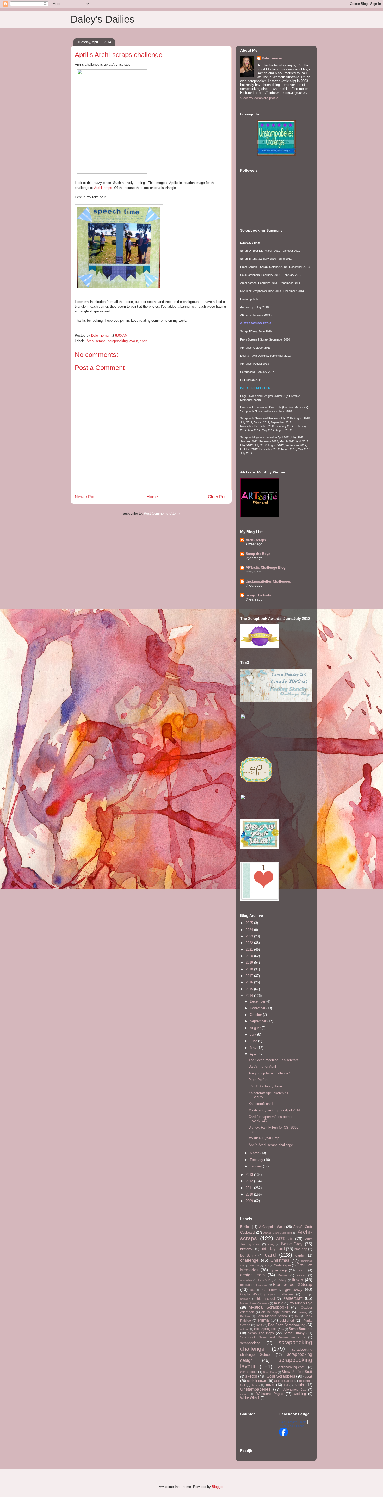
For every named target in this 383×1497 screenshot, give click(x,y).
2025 (250, 923)
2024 (250, 930)
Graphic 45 (248, 1294)
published (287, 1320)
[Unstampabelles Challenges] (276, 155)
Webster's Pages (269, 1394)
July (253, 1034)
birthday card (273, 1249)
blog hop (300, 1249)
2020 (250, 956)
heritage (245, 1298)
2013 (250, 1175)
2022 (250, 943)
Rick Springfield (265, 1329)
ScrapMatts (270, 1372)
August (256, 1028)
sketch (251, 1376)
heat (304, 1294)
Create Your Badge (292, 1425)
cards (299, 1255)
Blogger (217, 1487)
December (258, 1001)
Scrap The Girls (258, 595)
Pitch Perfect (258, 1080)
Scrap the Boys (258, 554)
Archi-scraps (96, 341)
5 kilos (245, 1227)
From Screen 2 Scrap (292, 1284)
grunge (268, 1294)
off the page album (276, 1312)
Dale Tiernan (272, 58)
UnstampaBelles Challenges (268, 581)
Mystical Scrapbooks (268, 1307)
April (254, 1054)
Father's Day (265, 1280)
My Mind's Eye (300, 1303)
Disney (283, 1275)
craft (266, 1265)
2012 (250, 1181)
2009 (250, 1201)
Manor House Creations (254, 1303)
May (253, 1048)
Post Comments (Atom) (162, 513)
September (258, 1021)
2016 (250, 982)
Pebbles (245, 1316)
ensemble (246, 1280)
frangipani (262, 1285)
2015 (250, 989)
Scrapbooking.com (290, 1367)
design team (252, 1275)
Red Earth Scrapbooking (286, 1325)
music (278, 1303)
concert (254, 1265)
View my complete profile (259, 98)
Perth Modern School (272, 1316)
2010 (250, 1194)
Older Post (217, 496)
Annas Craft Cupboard (277, 1232)
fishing (283, 1280)
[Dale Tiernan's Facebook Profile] (283, 1435)
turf (286, 1385)
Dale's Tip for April (262, 1066)
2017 (250, 976)
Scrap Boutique (300, 1329)
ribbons (244, 1329)
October (256, 1015)
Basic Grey (292, 1244)
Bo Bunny (248, 1255)
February (257, 1160)
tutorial (299, 1385)
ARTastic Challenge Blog (266, 568)
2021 (250, 949)
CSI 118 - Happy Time (265, 1086)
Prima (263, 1320)
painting (302, 1312)
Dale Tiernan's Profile (292, 1422)
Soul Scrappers (281, 1376)
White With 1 (250, 1398)
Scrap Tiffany (294, 1333)
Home (152, 496)
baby (271, 1244)
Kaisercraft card (261, 1104)
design (301, 1270)
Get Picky (269, 1289)
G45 (252, 1290)
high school (266, 1298)
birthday (246, 1249)
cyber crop (278, 1270)
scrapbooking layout (123, 341)
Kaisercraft (292, 1298)
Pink (297, 1316)
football (245, 1284)
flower (297, 1280)
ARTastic (284, 1238)
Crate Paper (282, 1265)
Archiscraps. (103, 188)
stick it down (256, 1381)
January (256, 1166)
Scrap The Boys (261, 1333)
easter (301, 1275)
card (270, 1255)
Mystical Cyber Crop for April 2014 (274, 1110)
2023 (250, 936)
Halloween (287, 1294)
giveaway (293, 1289)
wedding (300, 1394)
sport (143, 341)
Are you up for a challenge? (269, 1073)
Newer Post (85, 496)
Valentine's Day (294, 1389)
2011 (250, 1188)
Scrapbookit (248, 1372)
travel (270, 1385)
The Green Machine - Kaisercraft (273, 1060)
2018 (250, 969)
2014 (250, 996)
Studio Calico (283, 1380)
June (254, 1041)
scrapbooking (250, 1343)
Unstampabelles (255, 1389)
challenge (249, 1260)
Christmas (279, 1260)
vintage (244, 1394)
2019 (250, 962)
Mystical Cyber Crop (264, 1138)
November (258, 1008)
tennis (256, 1385)
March (255, 1153)
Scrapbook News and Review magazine (272, 1337)
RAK (259, 1325)
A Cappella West (272, 1227)
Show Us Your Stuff (297, 1372)
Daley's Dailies (102, 19)
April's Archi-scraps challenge (271, 1145)
